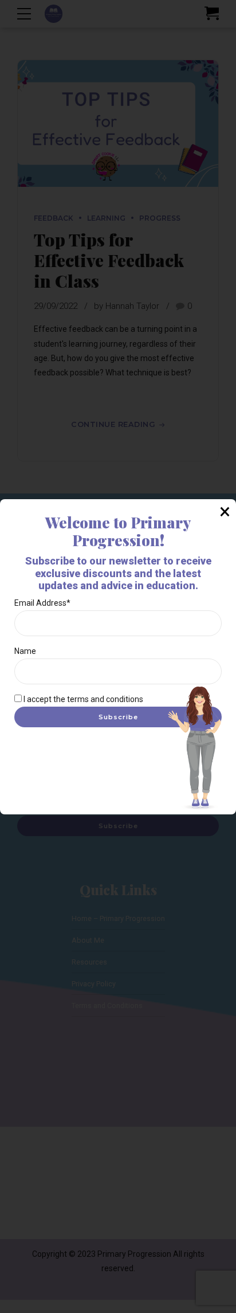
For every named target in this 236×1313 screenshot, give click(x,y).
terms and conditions (105, 699)
